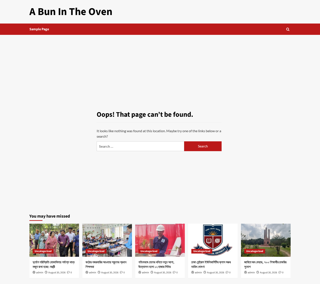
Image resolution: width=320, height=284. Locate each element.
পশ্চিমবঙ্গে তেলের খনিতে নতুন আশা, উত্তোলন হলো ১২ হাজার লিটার (156, 264)
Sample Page (39, 29)
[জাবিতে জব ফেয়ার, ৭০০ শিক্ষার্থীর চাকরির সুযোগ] (266, 240)
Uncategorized (43, 251)
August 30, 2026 (57, 272)
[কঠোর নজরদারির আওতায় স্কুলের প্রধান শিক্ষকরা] (107, 240)
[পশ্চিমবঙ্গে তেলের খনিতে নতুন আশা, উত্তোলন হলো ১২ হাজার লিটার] (160, 240)
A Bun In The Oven (70, 11)
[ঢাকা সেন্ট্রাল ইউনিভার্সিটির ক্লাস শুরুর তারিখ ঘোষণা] (213, 240)
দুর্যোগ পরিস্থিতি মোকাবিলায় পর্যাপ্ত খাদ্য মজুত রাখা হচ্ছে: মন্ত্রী (54, 264)
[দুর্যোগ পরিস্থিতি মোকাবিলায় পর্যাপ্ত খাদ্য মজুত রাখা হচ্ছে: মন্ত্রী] (54, 240)
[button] (288, 29)
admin (39, 272)
